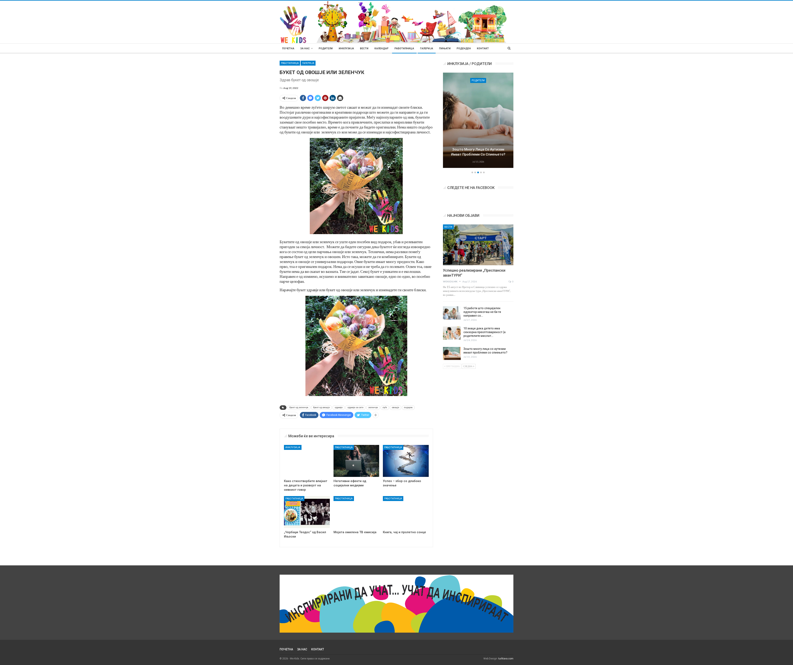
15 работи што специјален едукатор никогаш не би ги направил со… (482, 312)
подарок (408, 407)
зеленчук (373, 407)
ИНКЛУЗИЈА (346, 48)
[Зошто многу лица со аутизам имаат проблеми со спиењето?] (452, 353)
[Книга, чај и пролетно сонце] (406, 512)
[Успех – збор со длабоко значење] (406, 461)
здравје (339, 407)
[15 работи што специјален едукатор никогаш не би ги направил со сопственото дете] (452, 313)
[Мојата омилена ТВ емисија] (356, 512)
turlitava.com (505, 658)
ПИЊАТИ (445, 48)
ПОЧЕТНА (288, 48)
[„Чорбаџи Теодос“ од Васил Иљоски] (307, 512)
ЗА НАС (305, 48)
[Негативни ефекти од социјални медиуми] (356, 461)
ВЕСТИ (364, 48)
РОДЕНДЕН (464, 48)
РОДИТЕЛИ (326, 48)
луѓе (385, 407)
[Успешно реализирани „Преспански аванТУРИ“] (478, 244)
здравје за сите (355, 407)
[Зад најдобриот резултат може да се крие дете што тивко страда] (478, 120)
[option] (478, 121)
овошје (395, 407)
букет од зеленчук (298, 407)
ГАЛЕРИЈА (426, 48)
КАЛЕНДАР (381, 48)
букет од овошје (321, 407)
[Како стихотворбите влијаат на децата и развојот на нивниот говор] (307, 461)
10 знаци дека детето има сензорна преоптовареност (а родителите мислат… (484, 332)
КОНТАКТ (483, 48)
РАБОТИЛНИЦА (404, 48)
